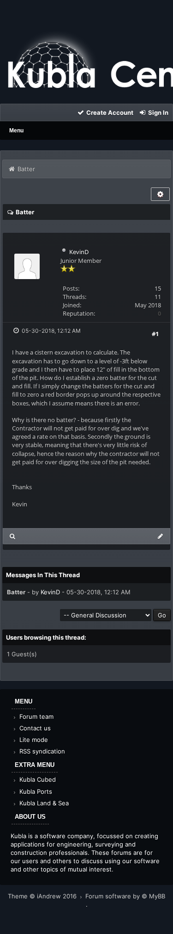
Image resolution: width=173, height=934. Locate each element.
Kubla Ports (35, 791)
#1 (155, 334)
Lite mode (33, 739)
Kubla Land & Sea (43, 803)
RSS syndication (41, 751)
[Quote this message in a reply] (160, 536)
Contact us (34, 728)
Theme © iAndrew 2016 (43, 896)
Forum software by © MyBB (125, 896)
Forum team (36, 716)
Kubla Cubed (37, 779)
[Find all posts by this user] (12, 536)
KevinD (79, 252)
